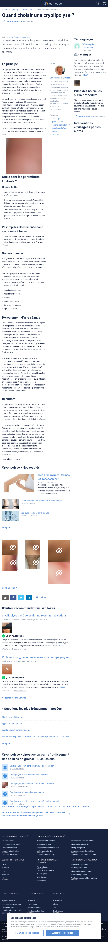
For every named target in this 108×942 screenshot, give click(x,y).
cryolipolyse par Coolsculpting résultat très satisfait (34, 615)
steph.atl (5, 661)
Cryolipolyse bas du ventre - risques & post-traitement (34, 801)
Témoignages (23, 806)
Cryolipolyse (15, 10)
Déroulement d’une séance (59, 129)
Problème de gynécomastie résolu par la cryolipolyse (35, 657)
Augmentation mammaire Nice (48, 848)
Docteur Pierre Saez (9, 848)
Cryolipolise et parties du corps (16, 730)
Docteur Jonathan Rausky (11, 844)
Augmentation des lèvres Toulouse (84, 854)
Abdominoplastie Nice (45, 851)
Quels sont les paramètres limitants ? (60, 123)
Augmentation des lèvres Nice (82, 851)
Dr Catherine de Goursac (19, 37)
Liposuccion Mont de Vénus (81, 871)
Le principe (55, 119)
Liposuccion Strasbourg (45, 854)
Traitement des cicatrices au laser (84, 878)
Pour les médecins (34, 908)
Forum (58, 806)
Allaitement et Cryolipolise (14, 717)
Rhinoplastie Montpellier (46, 841)
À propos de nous (8, 901)
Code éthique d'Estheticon (11, 904)
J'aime (42, 597)
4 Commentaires (20, 649)
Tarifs (49, 806)
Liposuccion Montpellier (80, 844)
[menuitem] (8, 807)
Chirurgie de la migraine (45, 870)
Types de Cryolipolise (12, 723)
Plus (61, 645)
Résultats (55, 134)
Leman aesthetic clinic (10, 851)
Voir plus (6, 527)
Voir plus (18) (9, 588)
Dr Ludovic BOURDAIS (10, 854)
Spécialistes (38, 806)
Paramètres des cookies (27, 933)
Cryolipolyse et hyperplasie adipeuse (27, 792)
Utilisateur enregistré (10, 620)
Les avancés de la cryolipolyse (35, 513)
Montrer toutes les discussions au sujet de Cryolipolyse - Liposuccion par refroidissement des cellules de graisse (34, 814)
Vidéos (76, 806)
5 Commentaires (18, 786)
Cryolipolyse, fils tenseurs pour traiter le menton (32, 783)
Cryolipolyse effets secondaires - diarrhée (29, 774)
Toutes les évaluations (15, 698)
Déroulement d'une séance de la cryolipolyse (41, 500)
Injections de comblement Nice (83, 841)
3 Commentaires (18, 795)
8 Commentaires (20, 691)
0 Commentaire (18, 769)
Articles (85, 806)
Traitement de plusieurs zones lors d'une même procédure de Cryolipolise (35, 736)
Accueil (5, 10)
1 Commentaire (18, 804)
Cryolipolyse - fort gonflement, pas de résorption (32, 766)
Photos (66, 806)
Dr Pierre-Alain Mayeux (28, 620)
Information (8, 806)
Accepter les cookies (62, 933)
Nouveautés (27, 10)
